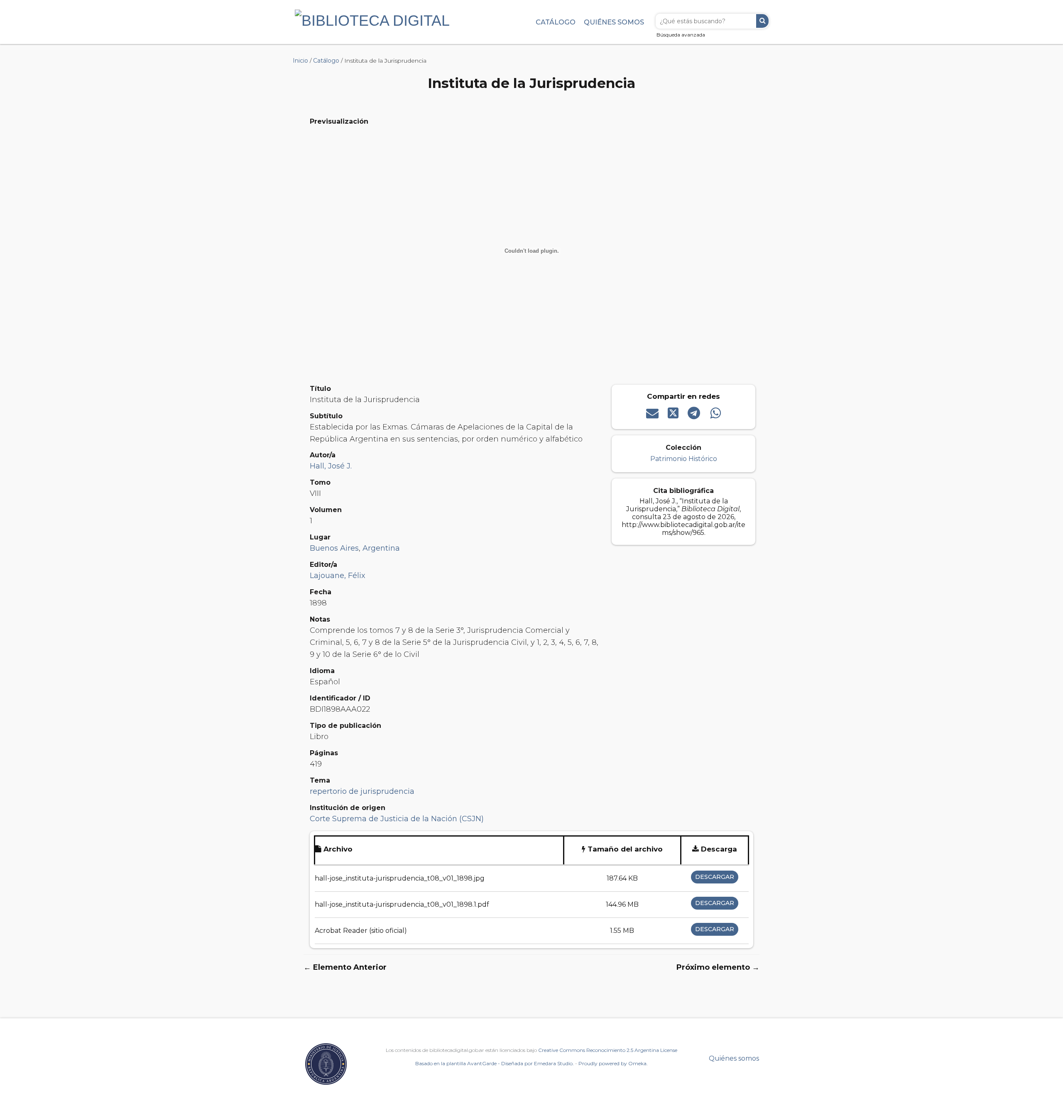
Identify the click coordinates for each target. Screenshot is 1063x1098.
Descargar (714, 877)
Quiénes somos (614, 22)
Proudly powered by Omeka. (613, 1063)
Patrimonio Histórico (683, 459)
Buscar (762, 21)
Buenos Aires (334, 548)
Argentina (381, 548)
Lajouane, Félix (337, 575)
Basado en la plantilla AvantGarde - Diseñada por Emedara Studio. (494, 1063)
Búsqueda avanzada (680, 35)
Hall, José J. (331, 466)
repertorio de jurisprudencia (362, 791)
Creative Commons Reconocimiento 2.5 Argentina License (607, 1050)
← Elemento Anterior (345, 967)
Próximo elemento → (717, 967)
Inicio (300, 60)
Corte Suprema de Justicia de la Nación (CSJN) (397, 818)
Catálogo (556, 22)
